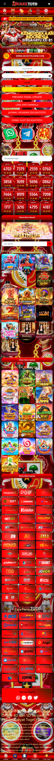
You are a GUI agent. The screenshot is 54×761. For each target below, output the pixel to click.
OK (27, 417)
